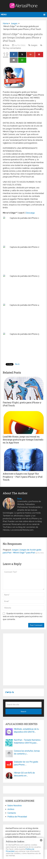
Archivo (10, 809)
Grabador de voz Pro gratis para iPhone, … (26, 763)
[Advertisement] (23, 659)
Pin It (17, 364)
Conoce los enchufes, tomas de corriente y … (27, 752)
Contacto (11, 813)
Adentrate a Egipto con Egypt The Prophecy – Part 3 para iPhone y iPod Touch (22, 476)
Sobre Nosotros (14, 805)
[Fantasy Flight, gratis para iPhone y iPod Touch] (23, 388)
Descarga (30, 213)
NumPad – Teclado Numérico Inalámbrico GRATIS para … (27, 741)
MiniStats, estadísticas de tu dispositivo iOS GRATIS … (26, 730)
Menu (4, 14)
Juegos (34, 45)
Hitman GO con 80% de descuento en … (24, 774)
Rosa (7, 45)
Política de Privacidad (17, 816)
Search (23, 711)
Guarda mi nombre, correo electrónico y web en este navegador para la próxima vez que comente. (22, 616)
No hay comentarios (12, 48)
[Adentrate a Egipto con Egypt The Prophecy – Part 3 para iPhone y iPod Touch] (23, 459)
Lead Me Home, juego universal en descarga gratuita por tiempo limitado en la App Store (23, 439)
